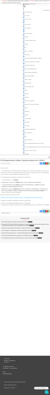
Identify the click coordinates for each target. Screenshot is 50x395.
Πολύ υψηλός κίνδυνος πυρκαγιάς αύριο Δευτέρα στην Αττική (14, 221)
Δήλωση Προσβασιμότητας (10, 384)
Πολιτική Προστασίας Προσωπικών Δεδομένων (15, 381)
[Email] (48, 163)
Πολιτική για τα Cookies (9, 387)
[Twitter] (43, 163)
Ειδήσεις (8, 163)
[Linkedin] (45, 163)
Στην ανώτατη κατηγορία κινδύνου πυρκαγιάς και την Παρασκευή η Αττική (17, 235)
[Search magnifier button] (24, 6)
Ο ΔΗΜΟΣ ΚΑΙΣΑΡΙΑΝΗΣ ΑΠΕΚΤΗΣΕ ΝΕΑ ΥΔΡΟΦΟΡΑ (15, 0)
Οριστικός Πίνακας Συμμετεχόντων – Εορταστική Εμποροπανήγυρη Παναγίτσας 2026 (20, 232)
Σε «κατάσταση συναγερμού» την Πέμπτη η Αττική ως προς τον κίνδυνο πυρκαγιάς (19, 237)
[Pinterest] (47, 163)
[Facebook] (41, 163)
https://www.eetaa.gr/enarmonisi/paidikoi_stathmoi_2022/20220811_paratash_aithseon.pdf (21, 197)
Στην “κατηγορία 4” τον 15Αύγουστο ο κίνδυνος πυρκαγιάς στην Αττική (16, 230)
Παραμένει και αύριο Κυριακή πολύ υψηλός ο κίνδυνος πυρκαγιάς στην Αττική (18, 228)
